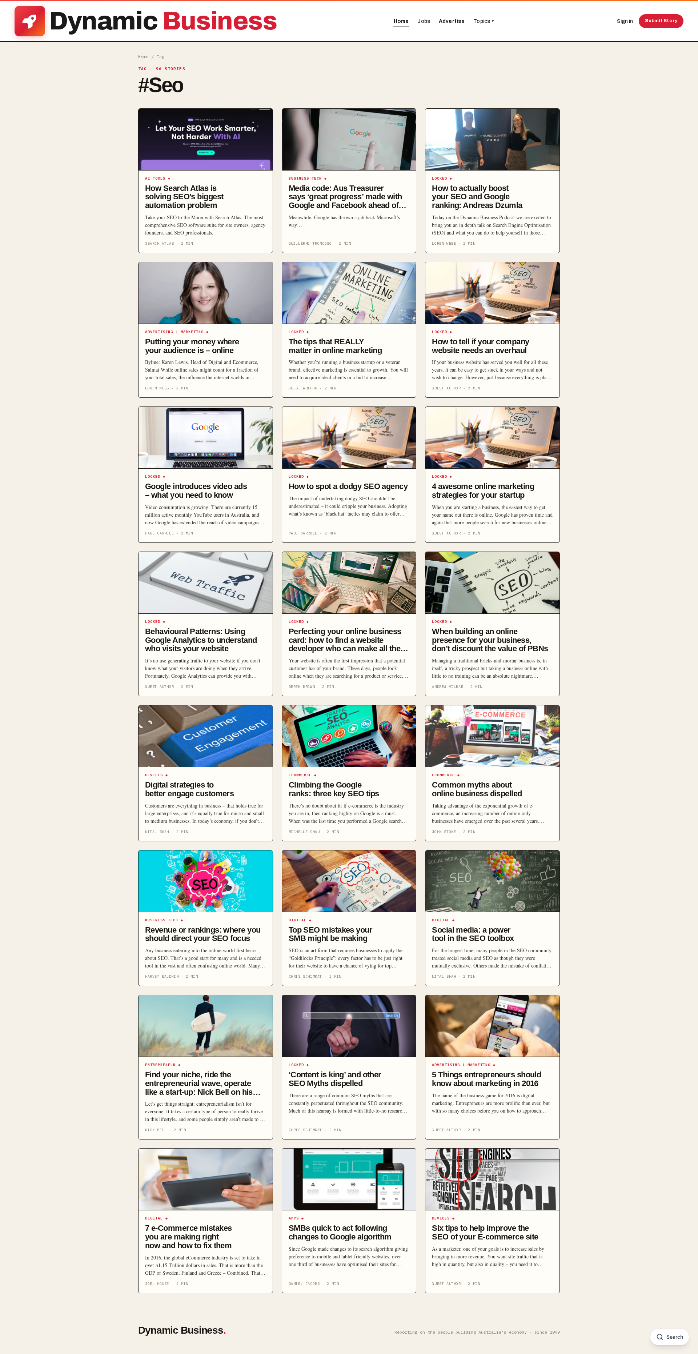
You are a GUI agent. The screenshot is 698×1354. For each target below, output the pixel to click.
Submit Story (661, 20)
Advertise (452, 21)
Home (401, 21)
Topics (483, 21)
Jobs (423, 21)
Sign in (625, 21)
